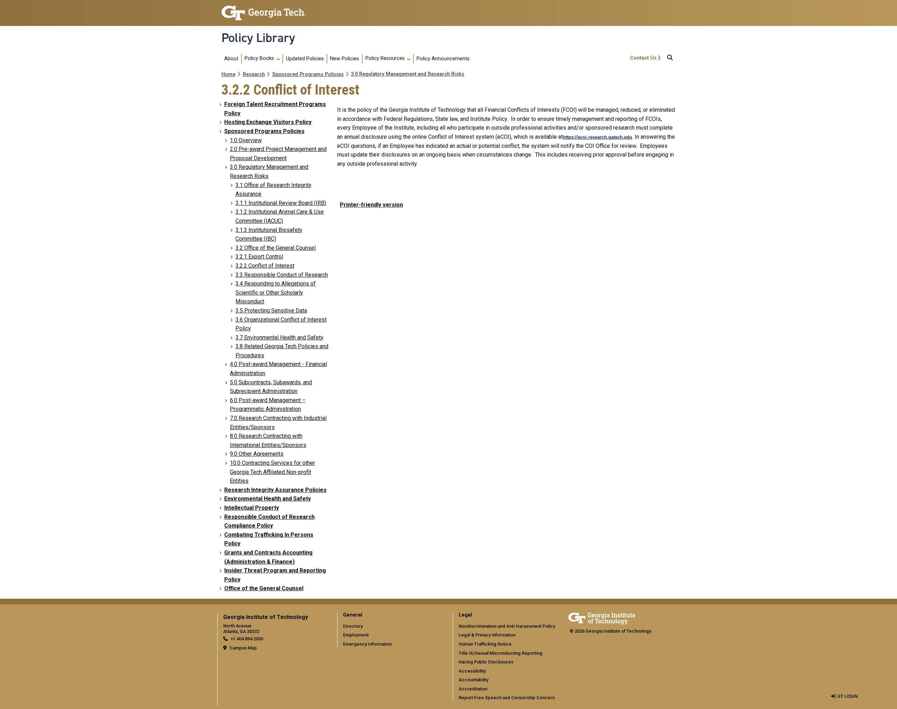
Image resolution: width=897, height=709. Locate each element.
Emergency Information (367, 644)
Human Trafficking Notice (485, 644)
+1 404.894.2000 (247, 638)
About (231, 59)
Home (228, 74)
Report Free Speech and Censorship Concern (507, 697)
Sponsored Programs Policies (308, 74)
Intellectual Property (251, 507)
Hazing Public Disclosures (486, 662)
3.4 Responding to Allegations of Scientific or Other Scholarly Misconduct (275, 292)
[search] (670, 59)
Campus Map (243, 648)
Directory (353, 626)
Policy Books (259, 58)
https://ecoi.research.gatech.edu (597, 137)
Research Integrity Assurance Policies (275, 490)
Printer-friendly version (371, 204)
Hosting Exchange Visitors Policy (267, 122)
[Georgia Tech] (601, 617)
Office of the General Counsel (263, 588)
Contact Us (643, 58)
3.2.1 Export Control (259, 256)
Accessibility (472, 671)
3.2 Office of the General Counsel (275, 248)
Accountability (473, 679)
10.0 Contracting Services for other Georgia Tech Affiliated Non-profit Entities (272, 472)
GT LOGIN (847, 696)
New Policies (344, 59)
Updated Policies (305, 59)
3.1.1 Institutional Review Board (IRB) (280, 203)
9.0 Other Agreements (256, 453)
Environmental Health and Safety (267, 498)
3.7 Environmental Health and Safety (279, 337)
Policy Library (258, 38)
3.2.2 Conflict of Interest (264, 265)
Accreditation (473, 688)
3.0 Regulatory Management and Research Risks (407, 74)
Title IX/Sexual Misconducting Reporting (500, 653)
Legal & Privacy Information (487, 635)
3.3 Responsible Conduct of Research (281, 274)
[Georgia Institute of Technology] (263, 10)
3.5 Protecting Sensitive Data (271, 310)
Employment (356, 635)
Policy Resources (385, 58)
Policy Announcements (443, 59)
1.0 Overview (246, 140)
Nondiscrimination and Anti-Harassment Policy (507, 626)
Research (254, 74)
